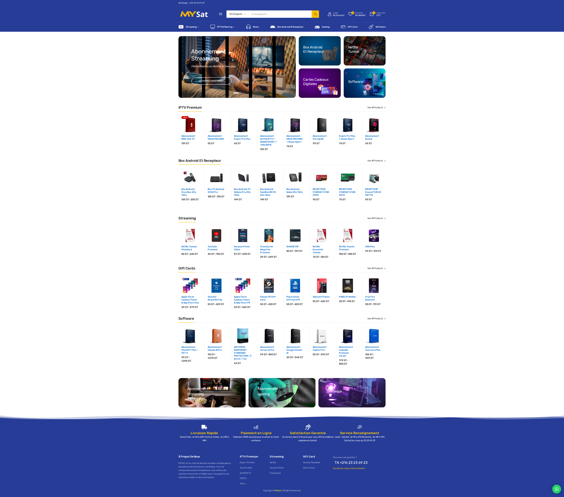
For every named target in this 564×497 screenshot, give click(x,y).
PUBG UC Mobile (347, 296)
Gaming (326, 27)
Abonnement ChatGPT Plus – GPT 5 (189, 350)
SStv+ (243, 483)
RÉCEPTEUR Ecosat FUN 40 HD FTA (373, 192)
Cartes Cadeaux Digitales (315, 82)
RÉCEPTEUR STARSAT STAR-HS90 (321, 192)
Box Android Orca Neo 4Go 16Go (188, 192)
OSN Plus (370, 246)
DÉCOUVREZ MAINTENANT (211, 81)
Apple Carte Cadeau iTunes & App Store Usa (190, 299)
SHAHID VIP (292, 246)
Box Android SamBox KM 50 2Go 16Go (268, 192)
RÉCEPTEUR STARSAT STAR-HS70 (347, 192)
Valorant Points (321, 296)
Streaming (191, 27)
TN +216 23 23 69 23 (350, 463)
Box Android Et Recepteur (313, 49)
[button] (556, 489)
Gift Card (352, 27)
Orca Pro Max (246, 468)
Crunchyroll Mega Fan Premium (266, 249)
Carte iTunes (309, 468)
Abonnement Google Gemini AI (294, 350)
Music (256, 27)
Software (381, 27)
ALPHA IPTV (245, 473)
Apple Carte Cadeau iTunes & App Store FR (242, 299)
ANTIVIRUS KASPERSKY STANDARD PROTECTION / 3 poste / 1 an (242, 353)
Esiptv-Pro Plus (247, 462)
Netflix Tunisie (353, 49)
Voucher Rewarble (311, 462)
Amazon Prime (277, 468)
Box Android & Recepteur (290, 27)
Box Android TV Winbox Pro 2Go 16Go (242, 192)
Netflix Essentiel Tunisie (318, 249)
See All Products (375, 107)
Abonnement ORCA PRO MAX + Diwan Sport (294, 139)
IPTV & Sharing (225, 27)
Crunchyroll (275, 473)
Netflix (273, 462)
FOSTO (243, 478)
